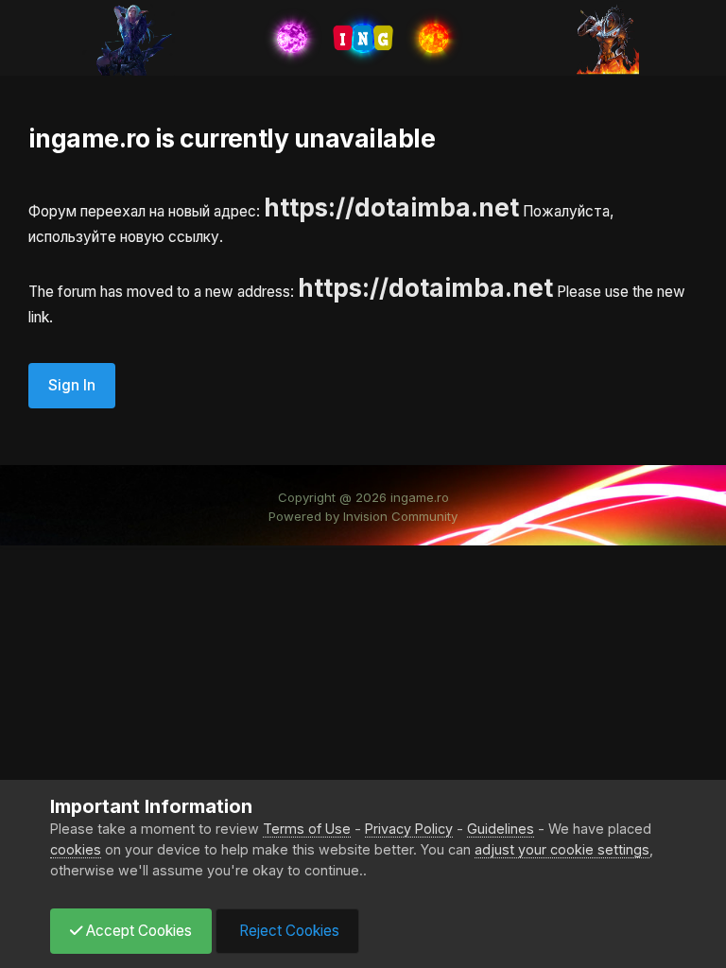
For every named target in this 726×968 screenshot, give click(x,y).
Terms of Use (307, 829)
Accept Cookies (137, 931)
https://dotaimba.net (391, 207)
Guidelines (500, 829)
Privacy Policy (409, 829)
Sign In (71, 385)
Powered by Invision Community (363, 516)
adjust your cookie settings (562, 849)
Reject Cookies (287, 931)
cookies (75, 849)
